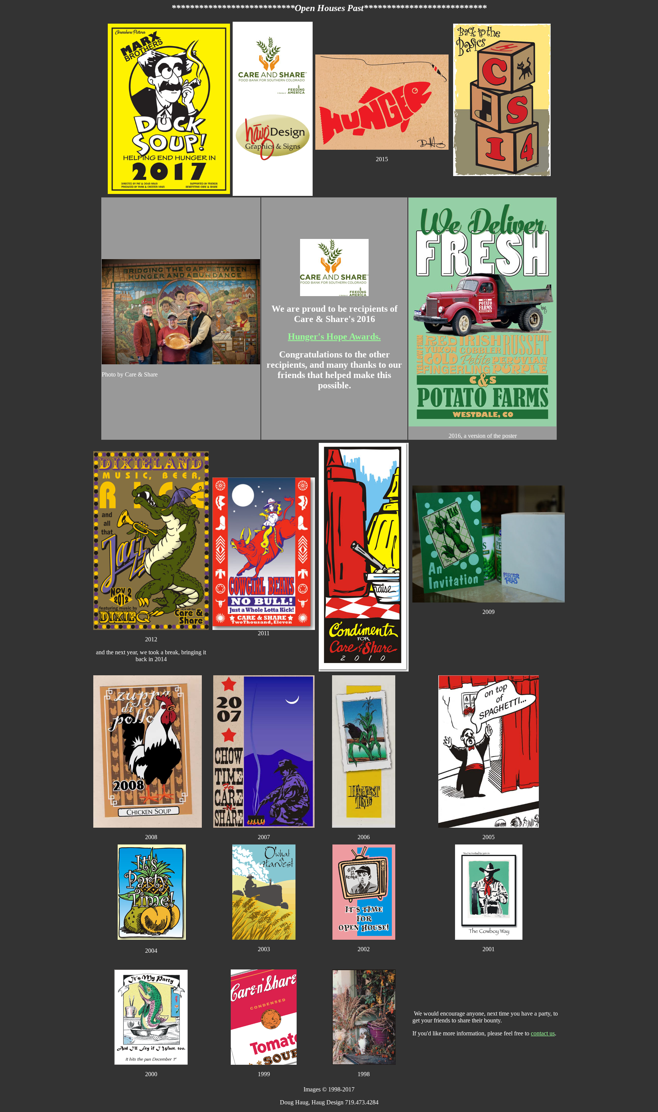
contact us (543, 1033)
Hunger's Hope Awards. (334, 336)
